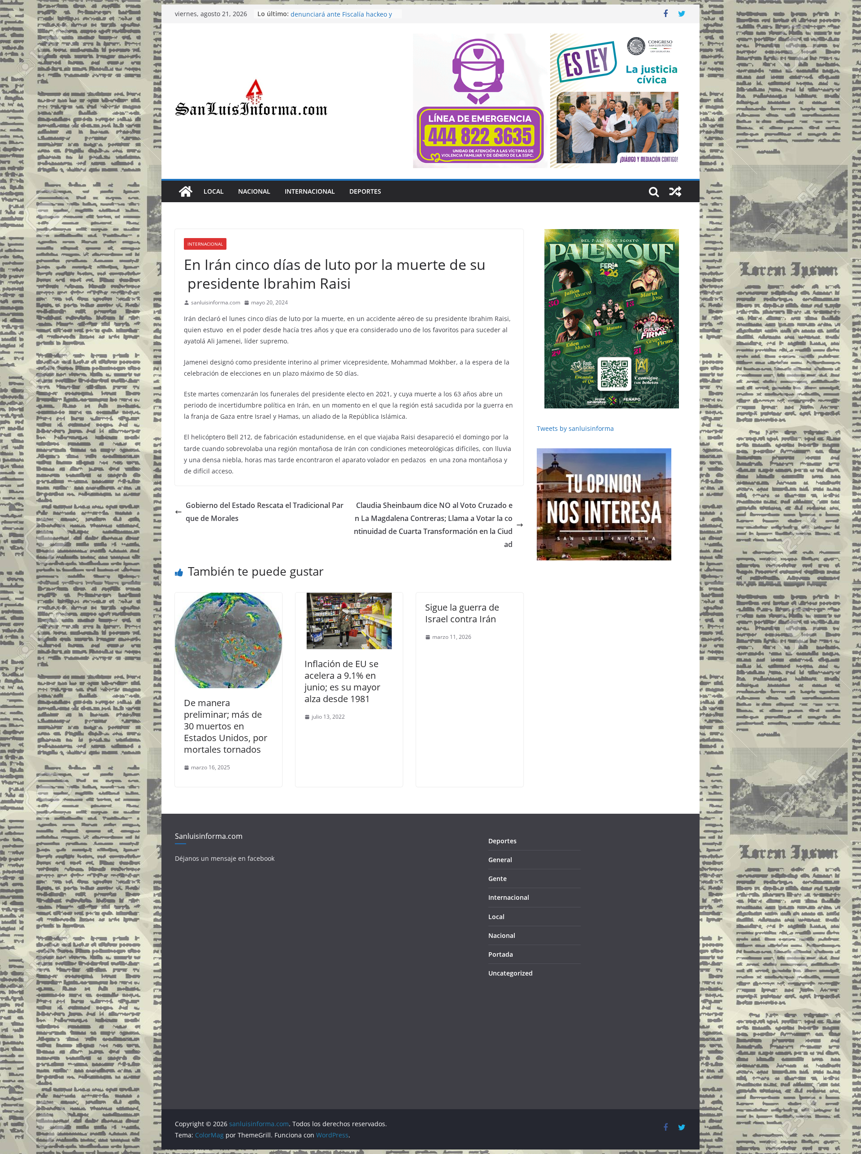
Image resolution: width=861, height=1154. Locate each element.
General (500, 859)
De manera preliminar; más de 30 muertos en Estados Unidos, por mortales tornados (227, 726)
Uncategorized (510, 973)
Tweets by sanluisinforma (575, 428)
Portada (500, 954)
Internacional (310, 191)
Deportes (365, 191)
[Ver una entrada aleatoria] (675, 191)
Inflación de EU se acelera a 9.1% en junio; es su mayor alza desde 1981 (342, 681)
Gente (497, 878)
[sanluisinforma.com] (185, 191)
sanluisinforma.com (215, 302)
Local (214, 191)
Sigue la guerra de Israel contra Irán (462, 613)
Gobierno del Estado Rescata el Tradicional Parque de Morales (265, 511)
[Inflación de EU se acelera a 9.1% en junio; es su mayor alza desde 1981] (349, 599)
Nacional (254, 191)
